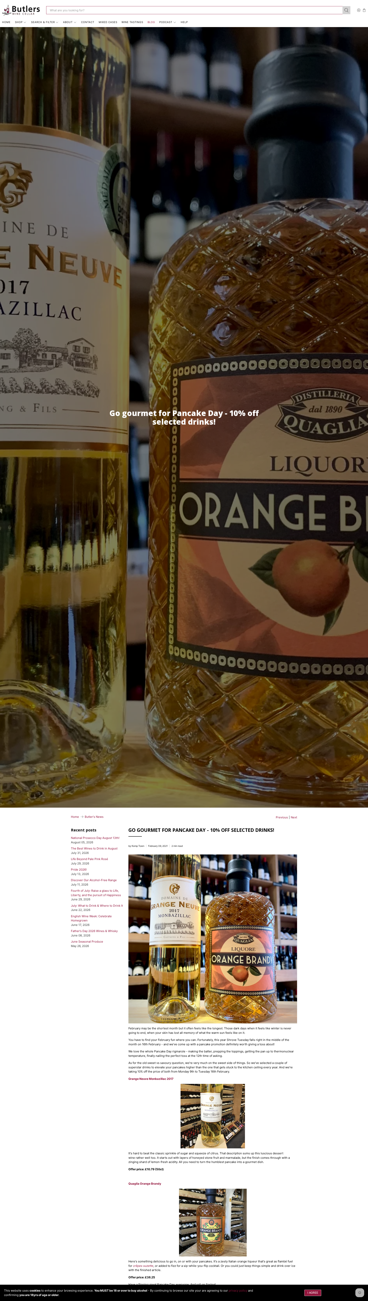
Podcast (165, 22)
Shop (19, 22)
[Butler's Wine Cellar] (21, 10)
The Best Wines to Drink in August (94, 848)
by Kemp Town (136, 845)
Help (184, 22)
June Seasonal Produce (87, 941)
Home (6, 22)
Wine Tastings (132, 22)
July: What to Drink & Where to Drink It (97, 905)
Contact (87, 22)
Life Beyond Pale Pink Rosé (89, 859)
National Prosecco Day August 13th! (95, 838)
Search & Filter (43, 22)
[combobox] (194, 10)
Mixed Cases (108, 22)
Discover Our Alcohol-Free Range (94, 880)
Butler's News (94, 816)
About (68, 22)
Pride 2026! (79, 869)
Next (294, 817)
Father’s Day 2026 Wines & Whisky (94, 931)
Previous (282, 817)
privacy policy (238, 1290)
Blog (151, 22)
